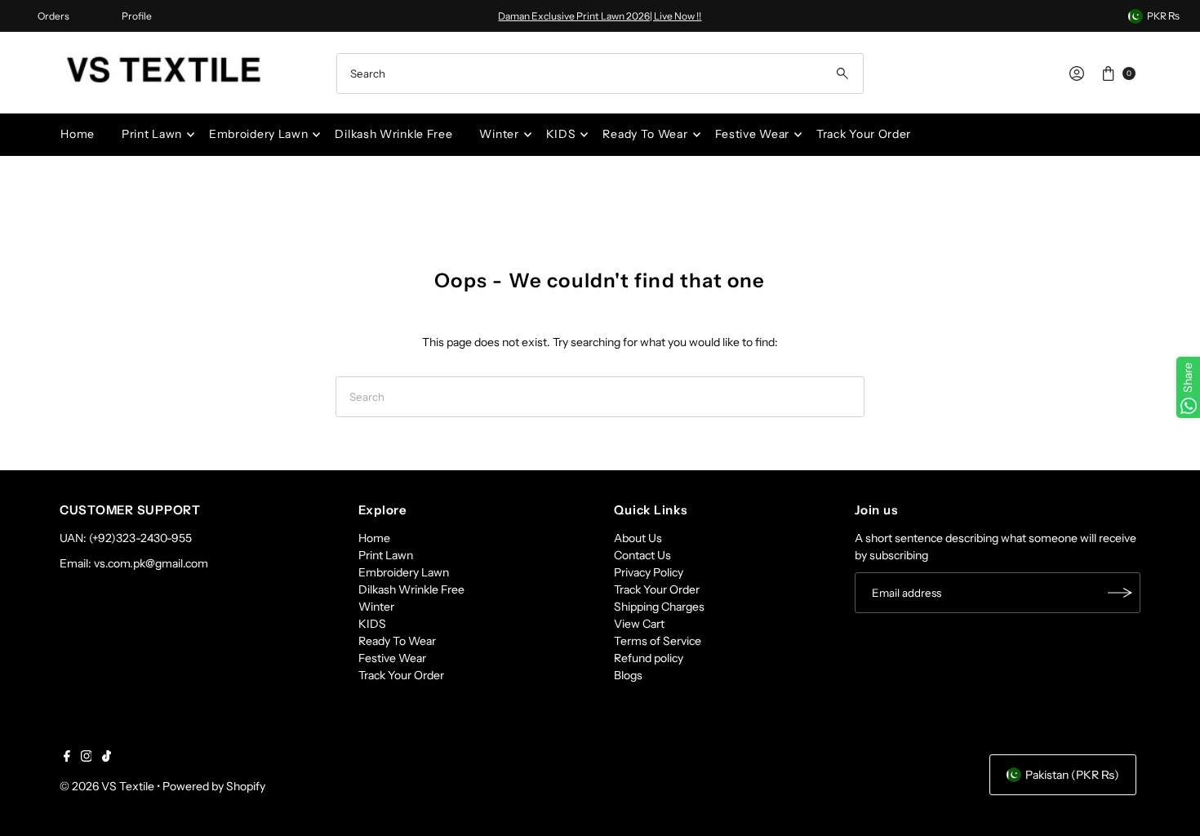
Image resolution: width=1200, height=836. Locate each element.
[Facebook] (67, 757)
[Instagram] (86, 757)
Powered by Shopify (213, 786)
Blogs (628, 675)
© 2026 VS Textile (107, 786)
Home (77, 134)
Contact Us (642, 555)
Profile (137, 16)
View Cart (639, 623)
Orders (53, 16)
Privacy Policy (648, 572)
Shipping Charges (659, 606)
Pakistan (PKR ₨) (1072, 774)
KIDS (561, 134)
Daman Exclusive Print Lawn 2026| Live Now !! (599, 16)
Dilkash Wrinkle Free (393, 134)
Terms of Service (657, 641)
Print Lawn (152, 134)
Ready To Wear (644, 134)
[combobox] (600, 73)
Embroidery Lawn (259, 134)
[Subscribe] (1120, 592)
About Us (638, 538)
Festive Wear (752, 134)
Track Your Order (863, 134)
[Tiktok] (106, 757)
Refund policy (648, 658)
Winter (498, 134)
